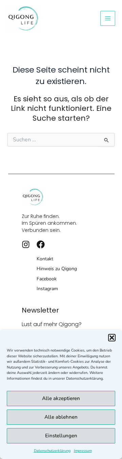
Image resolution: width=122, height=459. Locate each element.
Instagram (47, 288)
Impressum (83, 450)
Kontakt (45, 259)
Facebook (47, 279)
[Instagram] (26, 244)
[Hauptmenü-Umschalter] (107, 18)
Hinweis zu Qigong (57, 268)
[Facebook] (41, 244)
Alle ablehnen (61, 417)
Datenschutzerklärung (52, 450)
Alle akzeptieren (61, 398)
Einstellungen (61, 435)
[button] (111, 337)
